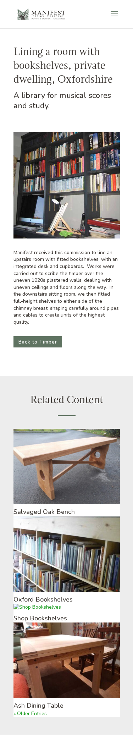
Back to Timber (37, 342)
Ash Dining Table (38, 705)
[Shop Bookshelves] (66, 607)
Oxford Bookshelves (43, 599)
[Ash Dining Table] (66, 660)
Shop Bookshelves (40, 618)
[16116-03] (66, 238)
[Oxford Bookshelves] (66, 554)
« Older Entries (30, 713)
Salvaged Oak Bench (44, 512)
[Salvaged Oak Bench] (66, 466)
